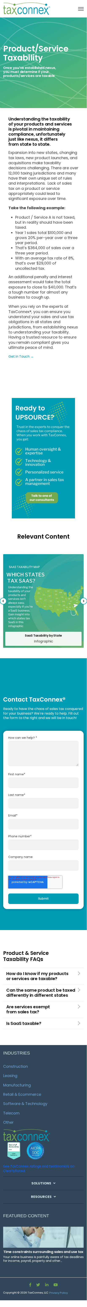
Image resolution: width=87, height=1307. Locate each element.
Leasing (10, 1075)
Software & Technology (25, 1103)
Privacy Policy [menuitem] (58, 1293)
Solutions (41, 1183)
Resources (41, 1196)
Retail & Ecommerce (22, 1094)
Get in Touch (19, 356)
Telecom (11, 1113)
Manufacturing (17, 1085)
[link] (27, 8)
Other (8, 1122)
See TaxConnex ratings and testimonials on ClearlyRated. (38, 1168)
